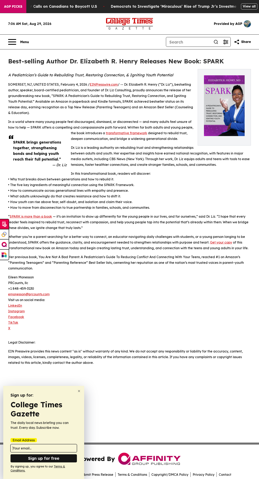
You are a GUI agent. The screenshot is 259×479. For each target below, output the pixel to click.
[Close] (79, 391)
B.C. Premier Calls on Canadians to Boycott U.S (53, 6)
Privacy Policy (203, 475)
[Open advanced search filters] (225, 42)
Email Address (24, 440)
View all (249, 6)
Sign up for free (43, 458)
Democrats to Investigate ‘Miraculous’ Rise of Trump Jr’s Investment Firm (180, 6)
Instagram (16, 311)
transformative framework (126, 133)
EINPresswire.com (104, 84)
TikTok (13, 322)
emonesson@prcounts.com (29, 294)
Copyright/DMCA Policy (169, 475)
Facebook (16, 317)
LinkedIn (15, 305)
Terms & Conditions (132, 475)
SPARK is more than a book (31, 216)
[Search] (216, 42)
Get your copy (221, 242)
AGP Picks (13, 6)
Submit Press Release (96, 475)
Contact (225, 475)
